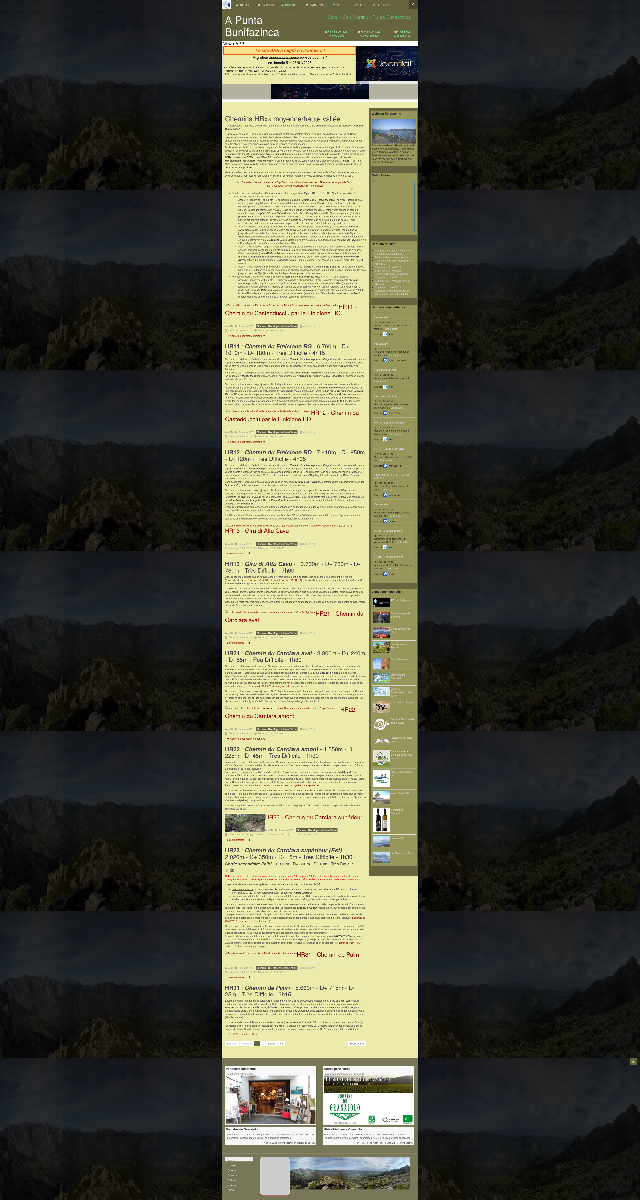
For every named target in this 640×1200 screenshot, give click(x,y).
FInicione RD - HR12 (290, 580)
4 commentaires (235, 553)
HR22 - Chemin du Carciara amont (292, 712)
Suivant (271, 1043)
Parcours (291, 5)
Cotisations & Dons (385, 370)
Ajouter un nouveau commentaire (247, 335)
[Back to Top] (633, 1061)
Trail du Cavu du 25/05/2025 (320, 92)
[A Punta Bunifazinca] (226, 4)
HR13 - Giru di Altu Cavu (257, 530)
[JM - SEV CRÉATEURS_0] (271, 1099)
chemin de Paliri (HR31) (349, 942)
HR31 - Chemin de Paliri (328, 954)
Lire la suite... (392, 328)
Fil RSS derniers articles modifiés (370, 33)
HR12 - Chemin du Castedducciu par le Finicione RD (292, 415)
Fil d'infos (383, 5)
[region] (320, 72)
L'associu (267, 5)
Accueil (244, 5)
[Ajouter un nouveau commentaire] (249, 553)
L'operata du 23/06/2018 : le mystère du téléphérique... (277, 686)
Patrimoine (317, 5)
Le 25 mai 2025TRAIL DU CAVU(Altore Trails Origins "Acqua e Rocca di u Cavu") (319, 57)
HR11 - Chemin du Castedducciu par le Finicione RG (291, 309)
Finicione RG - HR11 (258, 580)
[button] (320, 72)
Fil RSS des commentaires (402, 33)
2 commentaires (235, 642)
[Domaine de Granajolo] (369, 1099)
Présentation (381, 317)
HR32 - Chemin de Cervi (245, 1034)
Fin (281, 1043)
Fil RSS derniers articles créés (338, 33)
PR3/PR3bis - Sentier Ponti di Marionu (392, 476)
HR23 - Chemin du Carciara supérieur (313, 817)
